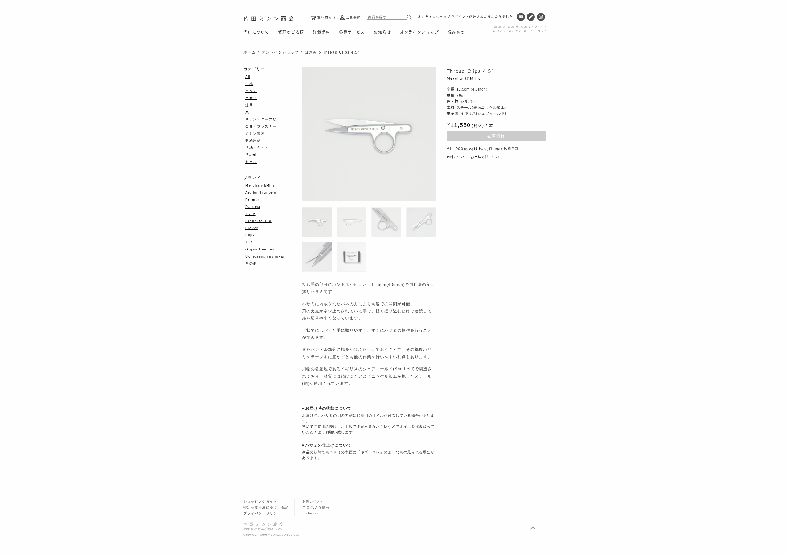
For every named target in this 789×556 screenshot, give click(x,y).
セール (251, 162)
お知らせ (382, 32)
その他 (251, 154)
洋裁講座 (321, 32)
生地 (249, 84)
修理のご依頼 (291, 32)
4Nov (250, 214)
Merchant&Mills (464, 78)
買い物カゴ (326, 17)
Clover (251, 228)
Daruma (252, 207)
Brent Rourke (258, 221)
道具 (249, 105)
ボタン (251, 91)
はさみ (311, 52)
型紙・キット (257, 147)
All (247, 77)
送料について (457, 157)
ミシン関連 (255, 133)
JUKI (250, 242)
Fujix (250, 235)
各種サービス (352, 32)
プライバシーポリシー (262, 513)
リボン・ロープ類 (260, 119)
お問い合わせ (313, 501)
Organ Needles (260, 249)
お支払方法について (487, 157)
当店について (256, 32)
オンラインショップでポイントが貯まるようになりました (465, 16)
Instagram (311, 513)
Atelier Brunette (260, 192)
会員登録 (353, 17)
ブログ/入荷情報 (316, 507)
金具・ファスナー (260, 126)
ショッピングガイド (260, 501)
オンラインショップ (419, 32)
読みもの (456, 32)
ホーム (249, 52)
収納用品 (253, 140)
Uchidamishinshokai (264, 256)
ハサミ (251, 98)
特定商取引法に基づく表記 (265, 507)
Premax (252, 199)
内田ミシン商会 (269, 18)
